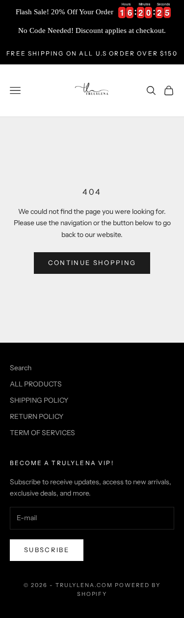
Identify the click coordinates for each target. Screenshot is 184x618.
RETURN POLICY (36, 416)
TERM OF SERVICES (42, 432)
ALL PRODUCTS (36, 384)
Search (20, 367)
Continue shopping (92, 262)
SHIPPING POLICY (39, 400)
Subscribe (46, 550)
